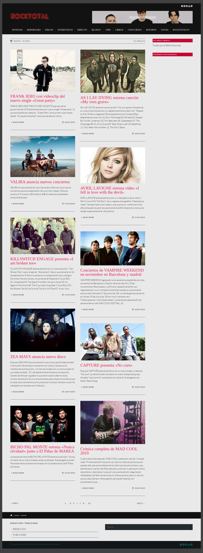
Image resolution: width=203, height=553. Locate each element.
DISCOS (49, 30)
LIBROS (119, 30)
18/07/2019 (70, 122)
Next (140, 503)
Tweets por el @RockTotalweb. (167, 45)
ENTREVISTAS (65, 30)
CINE (108, 30)
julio (23, 515)
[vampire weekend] (112, 248)
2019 (17, 515)
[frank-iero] (42, 71)
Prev (15, 503)
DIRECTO (82, 30)
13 (89, 503)
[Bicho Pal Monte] (42, 424)
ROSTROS (151, 30)
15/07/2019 (140, 488)
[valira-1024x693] (42, 156)
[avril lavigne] (112, 165)
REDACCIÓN (19, 529)
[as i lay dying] (112, 71)
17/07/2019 (70, 204)
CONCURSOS (135, 30)
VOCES (164, 30)
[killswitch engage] (42, 236)
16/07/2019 (140, 309)
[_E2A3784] (112, 422)
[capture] (112, 341)
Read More (18, 122)
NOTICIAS (17, 30)
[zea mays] (42, 330)
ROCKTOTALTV (181, 30)
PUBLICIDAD (19, 535)
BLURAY (96, 30)
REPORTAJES (34, 30)
